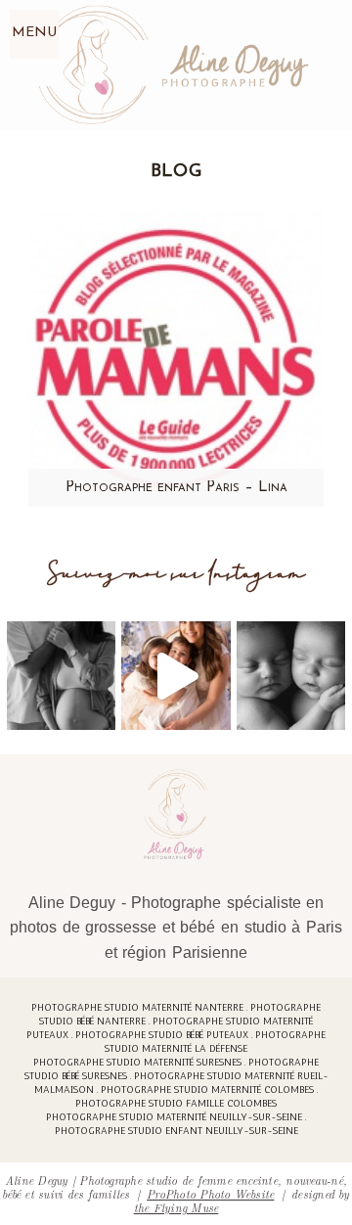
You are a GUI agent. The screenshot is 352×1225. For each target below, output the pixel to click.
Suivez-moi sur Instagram (176, 574)
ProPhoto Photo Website (210, 1193)
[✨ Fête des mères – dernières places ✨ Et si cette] (175, 675)
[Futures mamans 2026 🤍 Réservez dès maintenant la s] (291, 675)
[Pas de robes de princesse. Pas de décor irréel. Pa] (61, 675)
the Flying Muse (176, 1207)
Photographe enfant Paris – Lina (176, 487)
